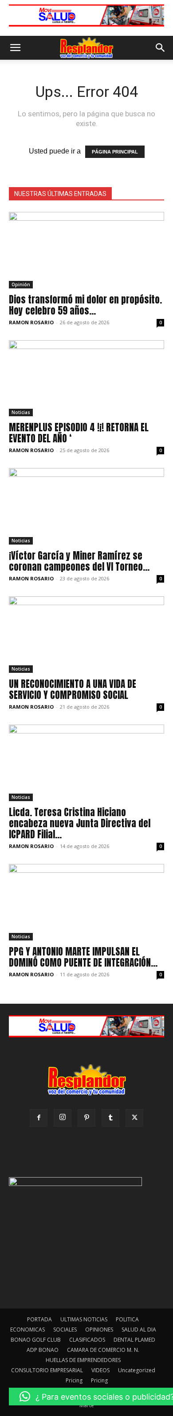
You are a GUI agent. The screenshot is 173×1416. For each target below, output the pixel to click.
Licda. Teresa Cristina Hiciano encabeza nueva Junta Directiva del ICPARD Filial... (79, 823)
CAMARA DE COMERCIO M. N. (103, 1350)
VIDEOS (100, 1370)
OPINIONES (99, 1329)
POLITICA (127, 1319)
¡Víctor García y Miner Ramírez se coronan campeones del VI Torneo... (79, 561)
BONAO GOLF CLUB (36, 1339)
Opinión (21, 284)
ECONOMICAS (27, 1329)
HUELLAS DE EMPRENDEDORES (83, 1360)
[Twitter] (134, 1118)
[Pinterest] (86, 1118)
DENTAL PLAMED (134, 1339)
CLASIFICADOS (87, 1339)
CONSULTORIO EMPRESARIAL (47, 1370)
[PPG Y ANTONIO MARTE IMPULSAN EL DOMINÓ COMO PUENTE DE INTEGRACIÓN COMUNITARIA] (86, 902)
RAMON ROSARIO (31, 322)
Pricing (74, 1380)
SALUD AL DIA (139, 1329)
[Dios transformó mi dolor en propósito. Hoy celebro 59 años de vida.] (86, 250)
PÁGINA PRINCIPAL (115, 151)
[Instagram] (62, 1118)
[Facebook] (38, 1118)
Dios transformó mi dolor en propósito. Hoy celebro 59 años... (85, 305)
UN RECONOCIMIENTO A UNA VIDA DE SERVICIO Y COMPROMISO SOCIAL (72, 689)
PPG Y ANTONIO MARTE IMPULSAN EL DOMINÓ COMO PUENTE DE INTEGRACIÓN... (83, 957)
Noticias (21, 412)
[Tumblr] (110, 1118)
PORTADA (39, 1319)
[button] (15, 48)
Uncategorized (136, 1370)
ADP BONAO (43, 1350)
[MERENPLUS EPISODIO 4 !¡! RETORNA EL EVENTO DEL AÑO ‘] (86, 378)
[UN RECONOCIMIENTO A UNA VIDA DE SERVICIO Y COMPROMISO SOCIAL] (86, 634)
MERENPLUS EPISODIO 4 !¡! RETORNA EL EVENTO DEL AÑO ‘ (79, 432)
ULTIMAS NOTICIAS (83, 1319)
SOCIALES (65, 1329)
